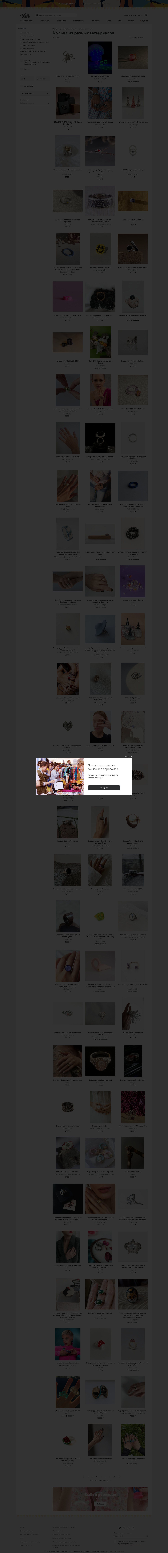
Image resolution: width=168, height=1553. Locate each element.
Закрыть (127, 756)
